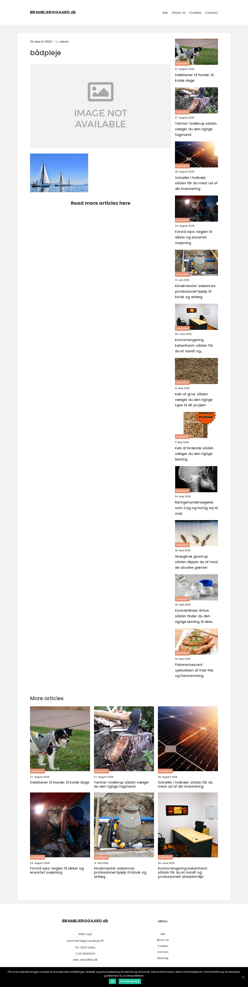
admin (64, 41)
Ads (165, 12)
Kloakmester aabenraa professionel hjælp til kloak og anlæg (195, 291)
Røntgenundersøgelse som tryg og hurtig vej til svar (196, 508)
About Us (178, 12)
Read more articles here (100, 203)
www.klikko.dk (88, 960)
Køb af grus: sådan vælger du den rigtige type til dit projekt (194, 400)
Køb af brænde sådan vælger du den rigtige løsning (194, 454)
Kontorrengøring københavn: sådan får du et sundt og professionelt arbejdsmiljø (194, 345)
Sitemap (163, 958)
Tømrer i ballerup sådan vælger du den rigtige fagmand (196, 129)
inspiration (182, 63)
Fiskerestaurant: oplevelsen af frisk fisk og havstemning (194, 670)
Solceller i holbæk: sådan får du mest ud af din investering (196, 183)
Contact (211, 12)
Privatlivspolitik (130, 981)
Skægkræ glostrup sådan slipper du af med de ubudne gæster (196, 562)
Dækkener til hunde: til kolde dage (194, 77)
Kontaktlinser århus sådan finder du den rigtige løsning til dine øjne (193, 616)
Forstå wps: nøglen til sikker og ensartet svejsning (193, 237)
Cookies (195, 12)
